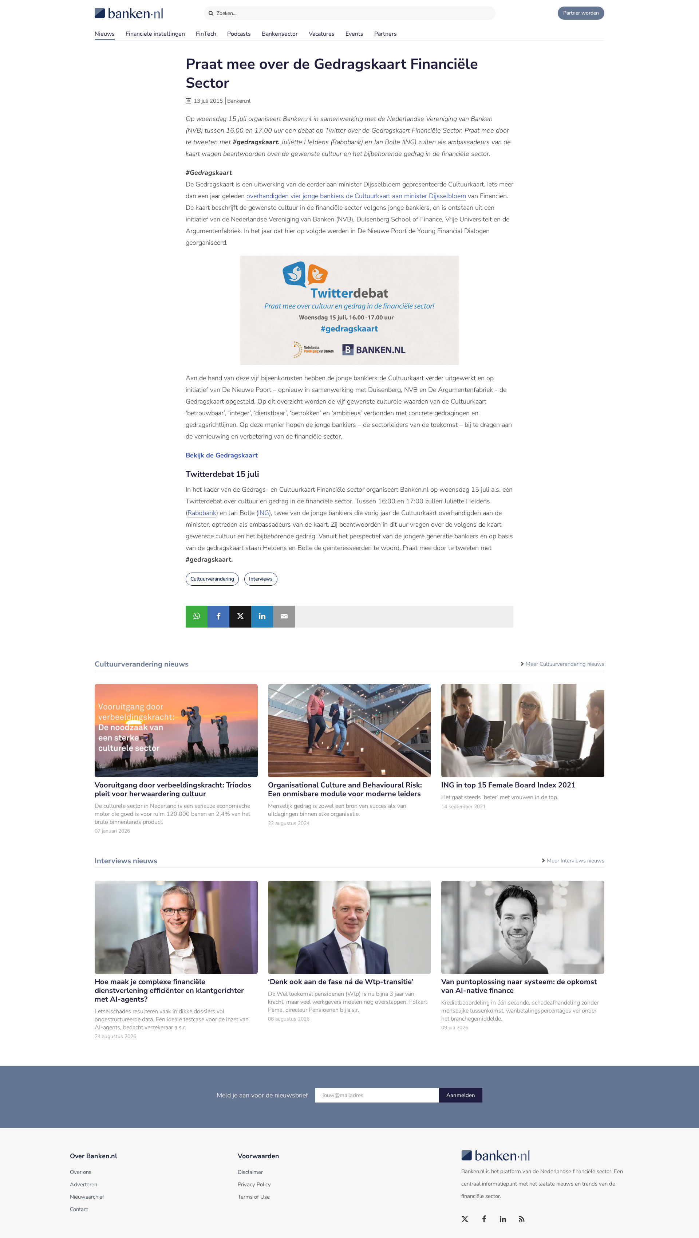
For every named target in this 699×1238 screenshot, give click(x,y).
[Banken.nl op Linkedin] (503, 1219)
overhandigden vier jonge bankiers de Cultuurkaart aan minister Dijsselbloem (356, 196)
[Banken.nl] (111, 8)
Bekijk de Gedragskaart (222, 455)
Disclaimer (250, 1172)
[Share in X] (240, 617)
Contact (79, 1209)
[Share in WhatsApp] (197, 617)
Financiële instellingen (155, 34)
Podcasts (239, 34)
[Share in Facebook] (218, 617)
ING (263, 512)
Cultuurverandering (212, 578)
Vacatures (322, 34)
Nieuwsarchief (87, 1196)
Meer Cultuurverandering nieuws (565, 664)
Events (354, 34)
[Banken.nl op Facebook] (484, 1219)
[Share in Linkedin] (262, 617)
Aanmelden (460, 1095)
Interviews (261, 578)
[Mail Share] (284, 617)
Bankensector (280, 34)
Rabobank (201, 512)
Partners (385, 34)
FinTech (206, 34)
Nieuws (105, 34)
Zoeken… (226, 13)
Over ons (80, 1172)
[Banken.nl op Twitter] (465, 1219)
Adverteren (83, 1184)
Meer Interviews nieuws (575, 860)
